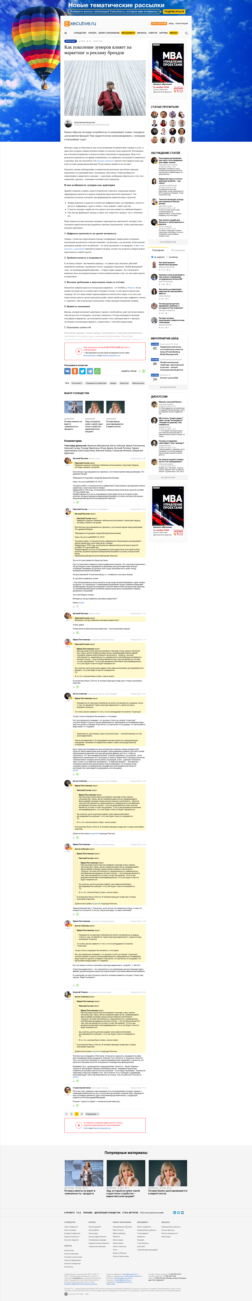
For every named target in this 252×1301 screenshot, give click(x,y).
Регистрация (181, 24)
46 (86, 1188)
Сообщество (80, 33)
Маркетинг (69, 419)
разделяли (94, 833)
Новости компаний (71, 1254)
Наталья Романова (167, 310)
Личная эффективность (97, 1237)
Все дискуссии (168, 477)
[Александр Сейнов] (181, 139)
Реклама (87, 1213)
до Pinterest (130, 287)
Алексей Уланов (104, 450)
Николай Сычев (72, 448)
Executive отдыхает (71, 1240)
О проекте (69, 1213)
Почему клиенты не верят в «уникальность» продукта (79, 1192)
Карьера (92, 33)
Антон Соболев (117, 445)
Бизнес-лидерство (144, 1227)
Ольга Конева (164, 296)
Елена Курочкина (86, 450)
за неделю (159, 257)
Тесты (115, 1250)
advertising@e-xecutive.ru (123, 1278)
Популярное (158, 250)
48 (170, 1188)
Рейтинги (116, 1237)
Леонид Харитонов (90, 448)
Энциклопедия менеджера (147, 1250)
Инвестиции (165, 1237)
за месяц (173, 257)
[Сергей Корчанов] (181, 123)
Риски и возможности (169, 1233)
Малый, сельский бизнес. (170, 402)
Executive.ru (78, 1278)
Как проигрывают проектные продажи (168, 263)
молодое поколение (105, 160)
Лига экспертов (70, 1230)
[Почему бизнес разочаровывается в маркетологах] (168, 1173)
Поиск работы (94, 1230)
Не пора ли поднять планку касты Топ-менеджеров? (171, 460)
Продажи (140, 1240)
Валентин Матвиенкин (98, 445)
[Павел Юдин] (163, 139)
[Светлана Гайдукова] (181, 114)
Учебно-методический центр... (171, 360)
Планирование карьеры (97, 1240)
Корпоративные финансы (171, 1227)
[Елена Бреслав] (181, 131)
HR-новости (68, 1267)
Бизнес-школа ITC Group (169, 344)
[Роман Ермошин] (154, 123)
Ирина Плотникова (135, 445)
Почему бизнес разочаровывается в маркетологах (114, 424)
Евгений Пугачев (122, 448)
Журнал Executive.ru (71, 1237)
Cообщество (69, 1222)
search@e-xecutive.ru (130, 1274)
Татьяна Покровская (168, 186)
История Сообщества (72, 1233)
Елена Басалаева (166, 404)
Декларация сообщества (107, 1213)
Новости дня (69, 1250)
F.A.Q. (79, 1213)
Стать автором (159, 24)
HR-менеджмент (95, 1227)
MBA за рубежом (119, 1233)
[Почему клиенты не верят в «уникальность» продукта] (84, 1173)
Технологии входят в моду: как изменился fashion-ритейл (171, 201)
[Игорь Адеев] (172, 123)
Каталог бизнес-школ (121, 1256)
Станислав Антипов (122, 450)
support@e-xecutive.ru (124, 1282)
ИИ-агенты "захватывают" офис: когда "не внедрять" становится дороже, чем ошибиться (171, 421)
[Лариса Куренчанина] (172, 131)
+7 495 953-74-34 (174, 1274)
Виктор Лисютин (166, 282)
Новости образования (72, 1260)
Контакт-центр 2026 (169, 378)
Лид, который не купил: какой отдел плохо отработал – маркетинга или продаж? (94, 427)
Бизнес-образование (109, 33)
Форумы (163, 33)
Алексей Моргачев (166, 267)
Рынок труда (93, 1233)
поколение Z (77, 383)
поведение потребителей (96, 383)
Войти (86, 1128)
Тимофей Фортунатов (168, 165)
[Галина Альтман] (172, 114)
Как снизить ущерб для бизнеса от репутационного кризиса (171, 222)
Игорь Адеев (106, 448)
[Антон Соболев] (154, 131)
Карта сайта (110, 1284)
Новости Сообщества (72, 1264)
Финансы (141, 33)
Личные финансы (168, 1230)
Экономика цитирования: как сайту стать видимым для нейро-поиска (170, 160)
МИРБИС (174, 33)
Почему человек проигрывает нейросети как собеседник (171, 320)
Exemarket (141, 1246)
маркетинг (124, 383)
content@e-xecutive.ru (122, 1280)
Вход (171, 24)
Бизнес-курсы (118, 1240)
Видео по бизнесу (120, 1253)
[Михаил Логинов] (163, 131)
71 (128, 1188)
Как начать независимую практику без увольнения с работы (171, 291)
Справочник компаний (97, 1246)
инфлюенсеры (138, 383)
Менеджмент (128, 33)
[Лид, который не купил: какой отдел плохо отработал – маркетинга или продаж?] (126, 1173)
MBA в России (118, 1230)
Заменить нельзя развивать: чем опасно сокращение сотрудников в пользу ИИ (172, 277)
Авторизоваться (91, 356)
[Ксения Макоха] (154, 139)
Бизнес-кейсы (118, 1243)
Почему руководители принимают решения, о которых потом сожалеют (171, 306)
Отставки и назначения (73, 1257)
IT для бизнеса (142, 1243)
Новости (153, 33)
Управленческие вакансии (99, 1243)
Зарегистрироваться (111, 356)
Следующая (91, 1114)
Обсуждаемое (178, 250)
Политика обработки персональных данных (80, 1284)
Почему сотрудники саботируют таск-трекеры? (171, 442)
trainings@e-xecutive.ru (133, 1276)
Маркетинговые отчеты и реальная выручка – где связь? (170, 181)
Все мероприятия (168, 387)
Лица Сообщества (71, 1227)
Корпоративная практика (146, 1230)
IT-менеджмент (143, 1233)
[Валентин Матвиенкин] (163, 114)
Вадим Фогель (165, 427)
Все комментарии (168, 242)
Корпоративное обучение (122, 1227)
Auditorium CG (165, 375)
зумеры (113, 383)
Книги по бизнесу (119, 1246)
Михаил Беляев (165, 325)
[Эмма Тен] (163, 123)
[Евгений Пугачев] (154, 114)
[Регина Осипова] (172, 139)
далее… (82, 603)
